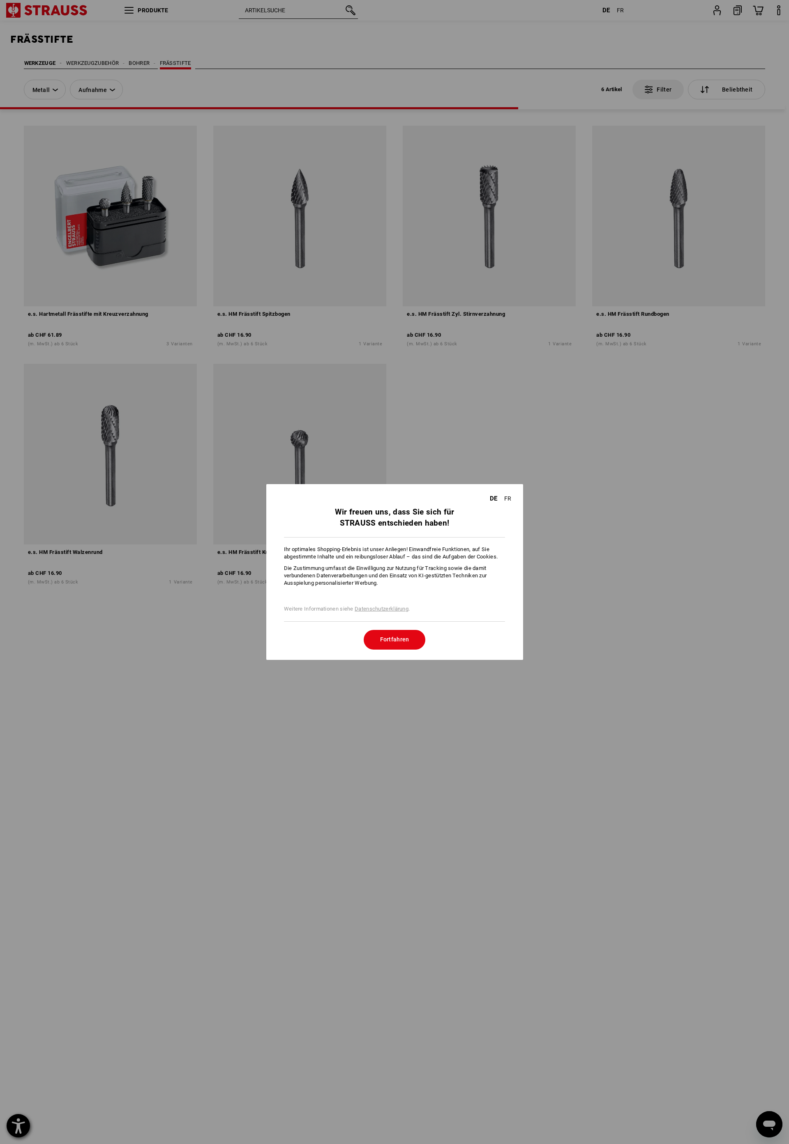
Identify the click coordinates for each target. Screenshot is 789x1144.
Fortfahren (394, 639)
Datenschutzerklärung (381, 609)
